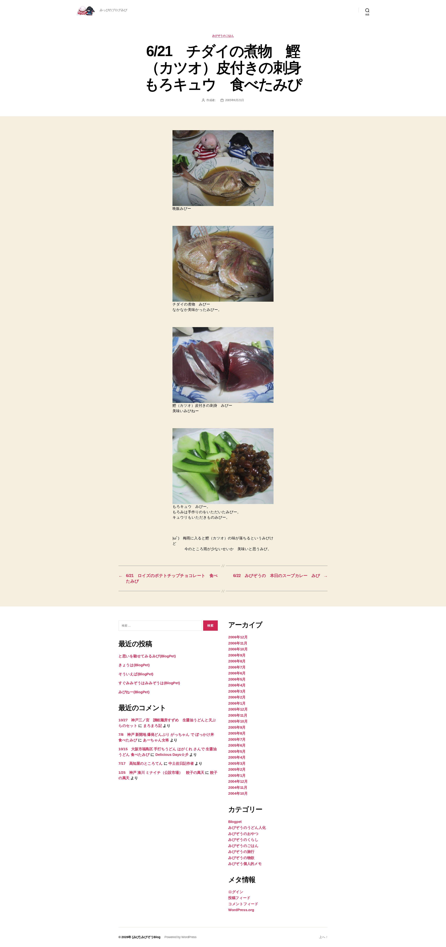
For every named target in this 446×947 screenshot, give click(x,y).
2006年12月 (238, 637)
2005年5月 (237, 751)
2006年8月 (237, 661)
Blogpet (235, 822)
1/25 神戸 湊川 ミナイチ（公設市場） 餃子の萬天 (161, 772)
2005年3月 (237, 763)
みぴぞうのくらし (243, 840)
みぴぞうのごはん (223, 35)
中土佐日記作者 (181, 763)
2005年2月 (237, 769)
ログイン (235, 892)
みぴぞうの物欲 (241, 858)
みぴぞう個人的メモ (245, 864)
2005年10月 (238, 721)
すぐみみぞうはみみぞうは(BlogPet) (149, 683)
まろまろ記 (152, 726)
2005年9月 (237, 727)
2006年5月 (237, 679)
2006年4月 (237, 685)
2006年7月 (237, 667)
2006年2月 (237, 697)
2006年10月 (238, 649)
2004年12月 (238, 781)
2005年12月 (238, 709)
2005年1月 (237, 775)
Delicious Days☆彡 (172, 755)
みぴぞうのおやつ (243, 834)
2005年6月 (237, 745)
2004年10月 (238, 793)
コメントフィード (243, 904)
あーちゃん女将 (156, 740)
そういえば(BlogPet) (135, 674)
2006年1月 (237, 703)
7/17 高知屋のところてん (140, 763)
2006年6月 (237, 673)
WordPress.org (241, 910)
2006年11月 (237, 643)
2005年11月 (237, 715)
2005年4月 (237, 757)
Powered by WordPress (180, 937)
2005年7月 (237, 739)
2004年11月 (237, 787)
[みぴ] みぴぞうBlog (146, 937)
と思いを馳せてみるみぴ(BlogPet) (147, 656)
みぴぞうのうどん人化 (247, 828)
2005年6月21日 (234, 100)
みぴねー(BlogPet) (133, 692)
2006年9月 (237, 655)
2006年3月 (237, 691)
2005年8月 (237, 733)
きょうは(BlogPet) (134, 665)
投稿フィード (239, 898)
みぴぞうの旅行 (241, 852)
